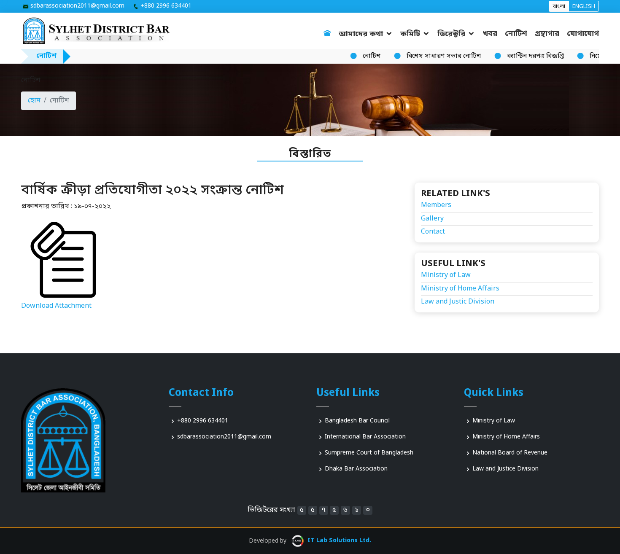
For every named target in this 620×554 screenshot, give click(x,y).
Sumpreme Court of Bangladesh (369, 453)
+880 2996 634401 (165, 6)
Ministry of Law (446, 275)
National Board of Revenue (509, 453)
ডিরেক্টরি (451, 34)
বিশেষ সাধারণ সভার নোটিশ (433, 56)
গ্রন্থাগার (547, 34)
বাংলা (559, 6)
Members (436, 205)
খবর (490, 34)
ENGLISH (583, 6)
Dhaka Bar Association (356, 469)
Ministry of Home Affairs (460, 288)
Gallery (432, 218)
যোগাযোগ (583, 34)
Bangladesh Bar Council (357, 421)
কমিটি (410, 34)
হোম (34, 101)
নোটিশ (516, 34)
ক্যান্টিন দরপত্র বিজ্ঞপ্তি (524, 56)
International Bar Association (365, 437)
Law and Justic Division (457, 302)
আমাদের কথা (361, 34)
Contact (433, 232)
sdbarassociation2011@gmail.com (77, 6)
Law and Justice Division (505, 469)
